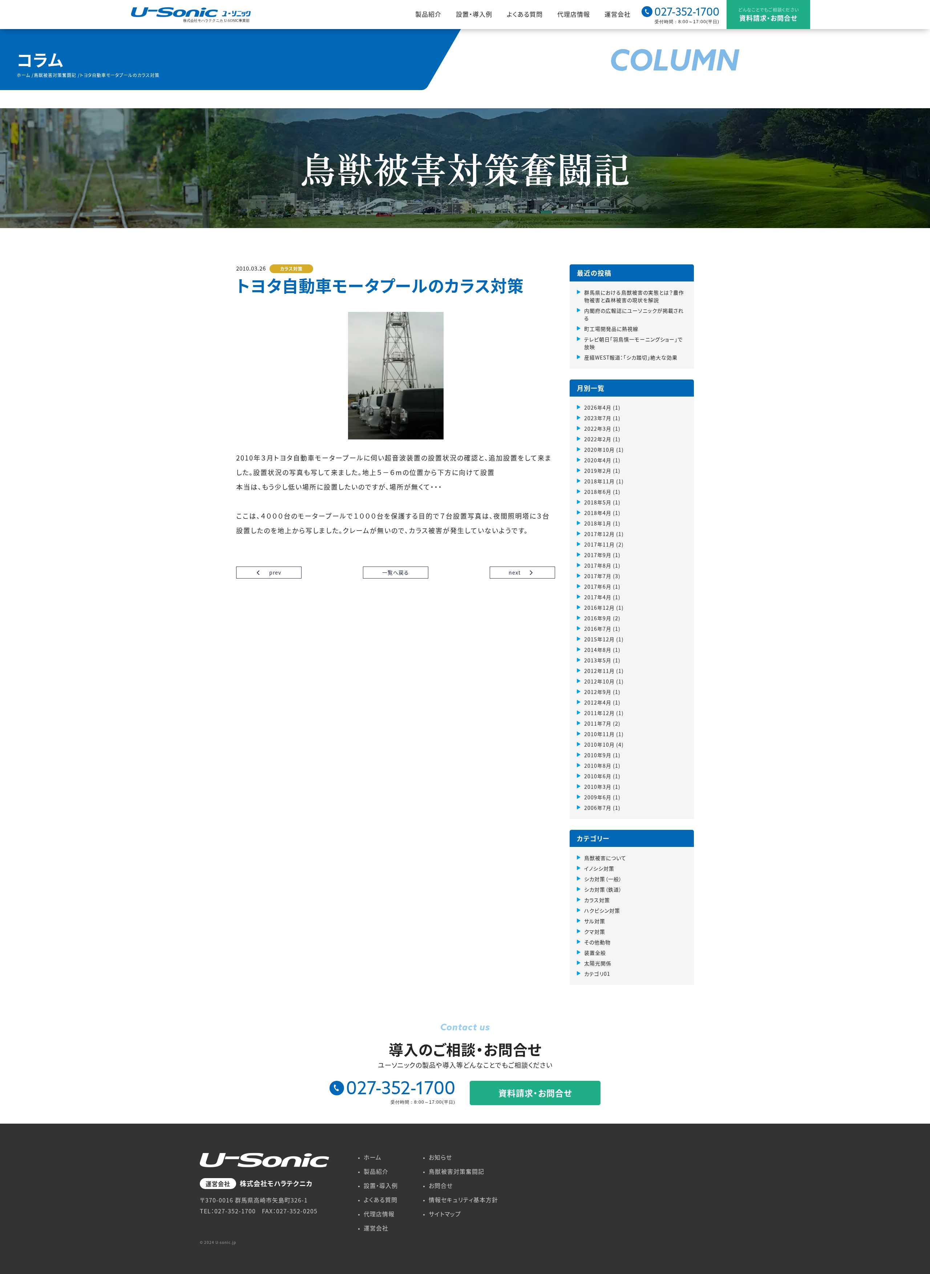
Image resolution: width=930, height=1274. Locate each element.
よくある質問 (525, 14)
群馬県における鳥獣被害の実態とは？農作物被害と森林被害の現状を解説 (634, 296)
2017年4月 (597, 597)
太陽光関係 (597, 963)
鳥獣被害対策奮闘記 (456, 1171)
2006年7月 (597, 807)
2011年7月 (597, 723)
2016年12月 (599, 607)
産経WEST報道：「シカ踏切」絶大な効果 (631, 357)
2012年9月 (597, 691)
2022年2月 (597, 439)
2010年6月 (597, 776)
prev (274, 572)
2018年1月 (597, 523)
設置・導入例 (474, 14)
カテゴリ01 (597, 973)
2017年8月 (597, 565)
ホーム (372, 1157)
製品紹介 (428, 14)
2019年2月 (597, 470)
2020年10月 (599, 449)
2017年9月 (597, 555)
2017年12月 (599, 533)
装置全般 (595, 952)
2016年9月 (597, 618)
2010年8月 (597, 765)
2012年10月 (599, 681)
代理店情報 (573, 14)
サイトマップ (445, 1213)
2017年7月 (597, 576)
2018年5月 (597, 502)
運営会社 (617, 14)
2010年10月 (599, 744)
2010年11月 (599, 734)
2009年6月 (597, 797)
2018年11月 (599, 481)
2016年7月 (597, 628)
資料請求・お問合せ (768, 15)
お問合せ (441, 1185)
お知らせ (440, 1157)
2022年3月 (597, 428)
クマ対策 (594, 931)
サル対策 (594, 921)
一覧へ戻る (395, 572)
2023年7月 (597, 418)
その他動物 (597, 942)
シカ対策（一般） (603, 879)
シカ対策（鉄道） (603, 889)
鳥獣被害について (605, 857)
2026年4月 (597, 407)
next (515, 572)
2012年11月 (599, 670)
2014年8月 (597, 649)
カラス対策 (291, 268)
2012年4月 (597, 702)
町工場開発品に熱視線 (611, 328)
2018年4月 (597, 512)
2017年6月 (597, 586)
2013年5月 (597, 660)
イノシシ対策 (599, 868)
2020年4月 (597, 460)
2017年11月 (599, 544)
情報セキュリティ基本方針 (463, 1199)
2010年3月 (597, 786)
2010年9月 (597, 755)
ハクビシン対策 (602, 910)
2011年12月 (599, 713)
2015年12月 (599, 639)
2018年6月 (597, 491)
